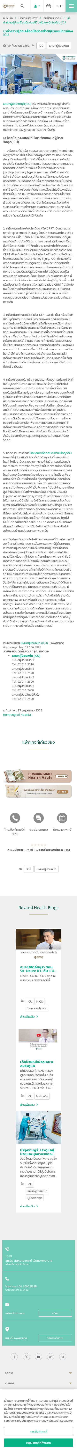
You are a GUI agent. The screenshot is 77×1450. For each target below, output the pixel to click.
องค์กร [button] (9, 1383)
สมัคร (55, 1313)
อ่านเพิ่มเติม (27, 1016)
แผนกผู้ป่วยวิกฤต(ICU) (17, 104)
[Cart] (49, 6)
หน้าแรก (8, 18)
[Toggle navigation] (71, 6)
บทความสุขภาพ (28, 18)
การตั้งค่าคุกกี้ (38, 1431)
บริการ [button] (9, 1373)
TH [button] (59, 6)
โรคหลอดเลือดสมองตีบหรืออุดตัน (50, 453)
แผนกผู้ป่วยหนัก (59, 45)
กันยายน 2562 (52, 18)
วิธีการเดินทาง (55, 1338)
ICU (41, 45)
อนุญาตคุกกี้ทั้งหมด (38, 1442)
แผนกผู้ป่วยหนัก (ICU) (35, 643)
